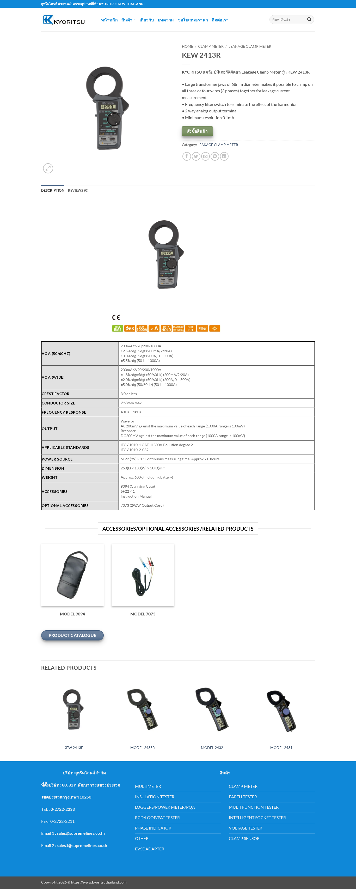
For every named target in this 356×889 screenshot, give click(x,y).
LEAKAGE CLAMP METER (250, 46)
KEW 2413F (73, 747)
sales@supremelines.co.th (81, 833)
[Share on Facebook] (186, 156)
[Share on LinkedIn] (224, 156)
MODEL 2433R (142, 747)
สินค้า (126, 19)
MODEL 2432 (212, 747)
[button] (48, 168)
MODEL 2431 (281, 747)
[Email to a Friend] (205, 156)
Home (187, 46)
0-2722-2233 (63, 809)
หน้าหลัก (109, 19)
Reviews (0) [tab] (78, 190)
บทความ (166, 19)
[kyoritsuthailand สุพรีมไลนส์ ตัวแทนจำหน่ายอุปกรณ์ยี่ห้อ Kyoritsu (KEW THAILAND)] (67, 20)
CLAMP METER (211, 46)
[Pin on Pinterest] (215, 156)
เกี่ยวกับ (147, 19)
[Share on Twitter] (196, 156)
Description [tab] (52, 190)
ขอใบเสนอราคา (193, 19)
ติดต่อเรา (220, 19)
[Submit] (309, 19)
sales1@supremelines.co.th (82, 845)
